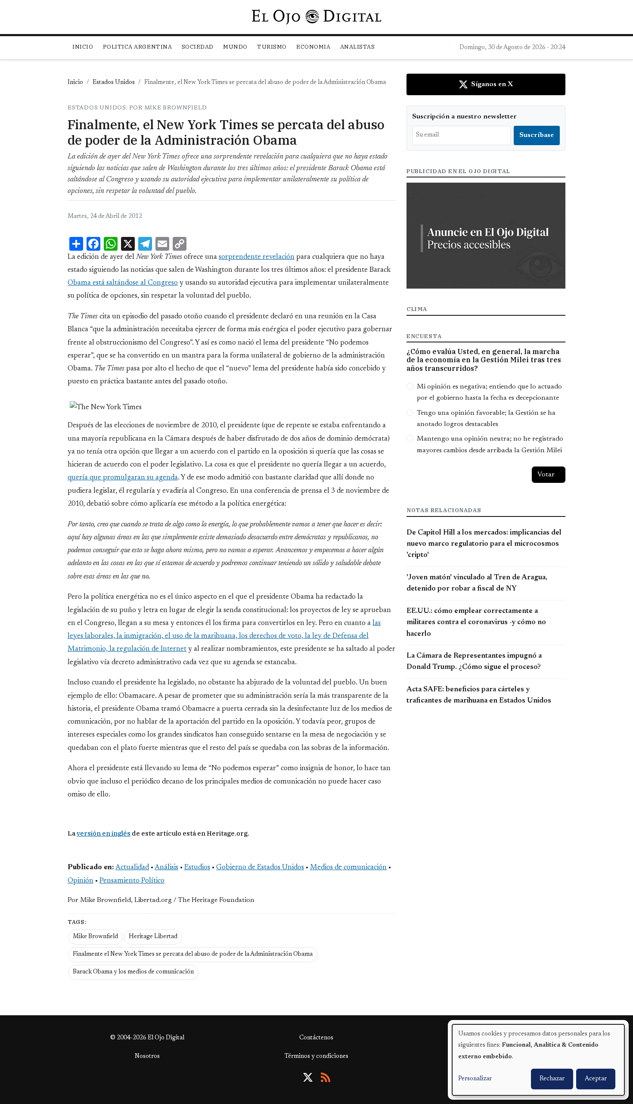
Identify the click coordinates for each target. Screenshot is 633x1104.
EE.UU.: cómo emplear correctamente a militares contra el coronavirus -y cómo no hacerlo (476, 623)
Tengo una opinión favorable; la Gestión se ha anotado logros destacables (486, 419)
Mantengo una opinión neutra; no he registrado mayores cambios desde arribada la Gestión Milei (490, 444)
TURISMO (272, 46)
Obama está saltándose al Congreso (123, 283)
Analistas (357, 46)
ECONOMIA (313, 46)
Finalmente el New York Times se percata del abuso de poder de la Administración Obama (193, 955)
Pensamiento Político (131, 880)
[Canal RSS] (325, 1077)
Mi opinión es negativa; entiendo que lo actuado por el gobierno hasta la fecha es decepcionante (489, 392)
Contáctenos (316, 1038)
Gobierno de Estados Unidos (260, 867)
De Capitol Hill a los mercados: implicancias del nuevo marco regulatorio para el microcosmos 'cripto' (484, 544)
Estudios (197, 867)
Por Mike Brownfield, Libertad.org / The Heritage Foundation (161, 900)
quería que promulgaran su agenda (123, 477)
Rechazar (552, 1079)
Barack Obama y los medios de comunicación (133, 972)
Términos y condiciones (316, 1057)
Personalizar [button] (475, 1079)
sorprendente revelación (257, 257)
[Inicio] (316, 16)
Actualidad (132, 867)
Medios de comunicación (348, 867)
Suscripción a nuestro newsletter (464, 116)
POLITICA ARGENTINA (137, 46)
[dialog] (538, 1059)
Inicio (82, 46)
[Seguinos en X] (308, 1077)
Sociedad (198, 46)
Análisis (166, 867)
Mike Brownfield (95, 937)
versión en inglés (103, 833)
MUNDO (235, 46)
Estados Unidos (114, 83)
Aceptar (596, 1079)
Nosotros (147, 1057)
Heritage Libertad (153, 937)
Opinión (80, 880)
